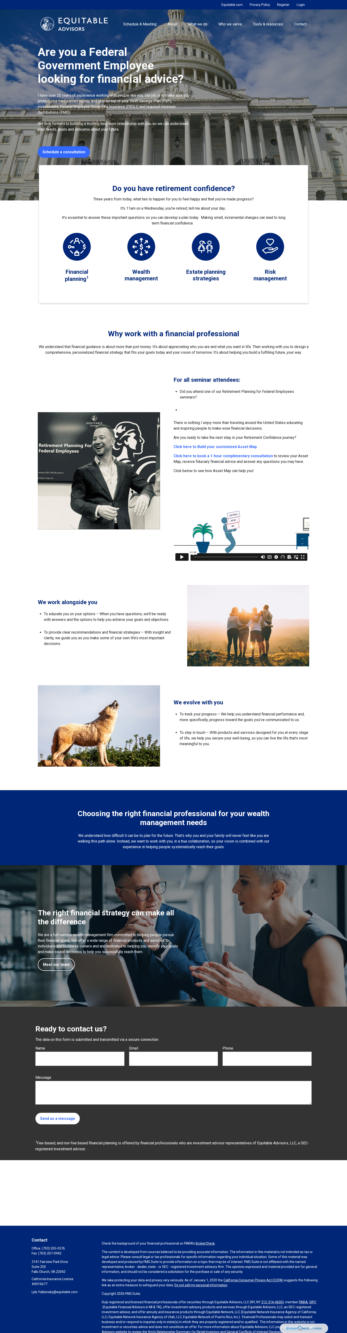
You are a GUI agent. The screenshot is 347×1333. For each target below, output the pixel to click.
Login (301, 5)
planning (75, 279)
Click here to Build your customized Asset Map (215, 446)
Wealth (141, 272)
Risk (270, 272)
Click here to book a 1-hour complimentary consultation (224, 456)
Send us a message (57, 1118)
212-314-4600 (272, 1302)
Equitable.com (232, 5)
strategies (206, 278)
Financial (76, 272)
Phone (228, 1048)
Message (43, 1077)
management (141, 278)
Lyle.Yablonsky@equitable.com (55, 1292)
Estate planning (206, 272)
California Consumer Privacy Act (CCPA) (253, 1280)
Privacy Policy (260, 5)
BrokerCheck (205, 1243)
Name (40, 1048)
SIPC (312, 1302)
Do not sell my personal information (200, 1285)
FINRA (303, 1302)
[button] (139, 24)
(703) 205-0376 (53, 1248)
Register (283, 5)
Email (133, 1048)
